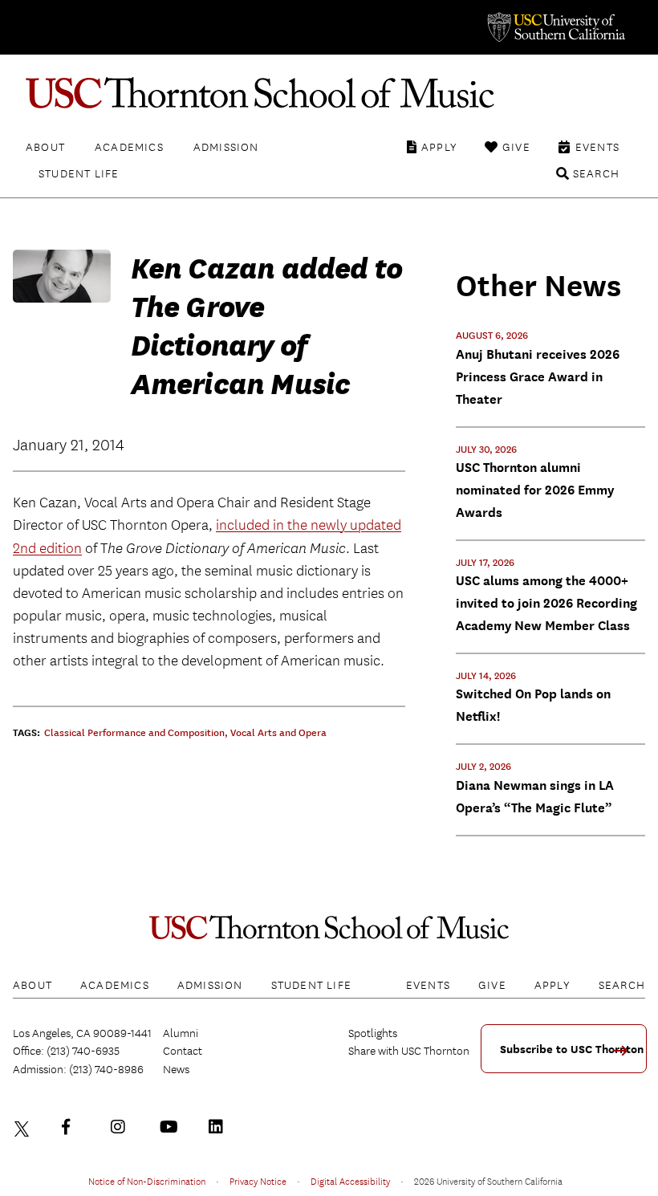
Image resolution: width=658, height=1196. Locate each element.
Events (597, 147)
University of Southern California (555, 27)
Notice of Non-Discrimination (146, 1180)
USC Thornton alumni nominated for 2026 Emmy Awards (535, 490)
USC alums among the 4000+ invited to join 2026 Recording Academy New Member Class (546, 603)
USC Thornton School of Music (329, 93)
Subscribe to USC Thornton (572, 1049)
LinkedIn (220, 1127)
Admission (226, 147)
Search (596, 173)
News (176, 1069)
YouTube (171, 1127)
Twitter (24, 1127)
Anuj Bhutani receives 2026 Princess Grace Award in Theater (537, 377)
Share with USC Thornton (408, 1050)
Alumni (180, 1033)
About (45, 147)
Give (516, 147)
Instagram (122, 1127)
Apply (439, 147)
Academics (129, 147)
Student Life (79, 173)
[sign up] (626, 1056)
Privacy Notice (257, 1180)
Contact (182, 1050)
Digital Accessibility (350, 1180)
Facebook (73, 1127)
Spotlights (372, 1033)
